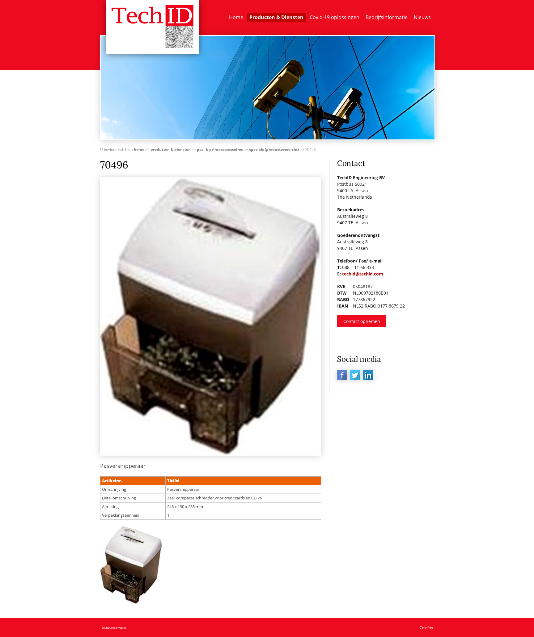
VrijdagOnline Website (114, 627)
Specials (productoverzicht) (274, 149)
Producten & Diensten (276, 17)
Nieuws (422, 17)
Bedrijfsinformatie (387, 17)
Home (236, 17)
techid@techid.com (362, 274)
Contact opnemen (361, 321)
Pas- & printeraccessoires (220, 149)
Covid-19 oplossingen (334, 17)
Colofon (426, 627)
